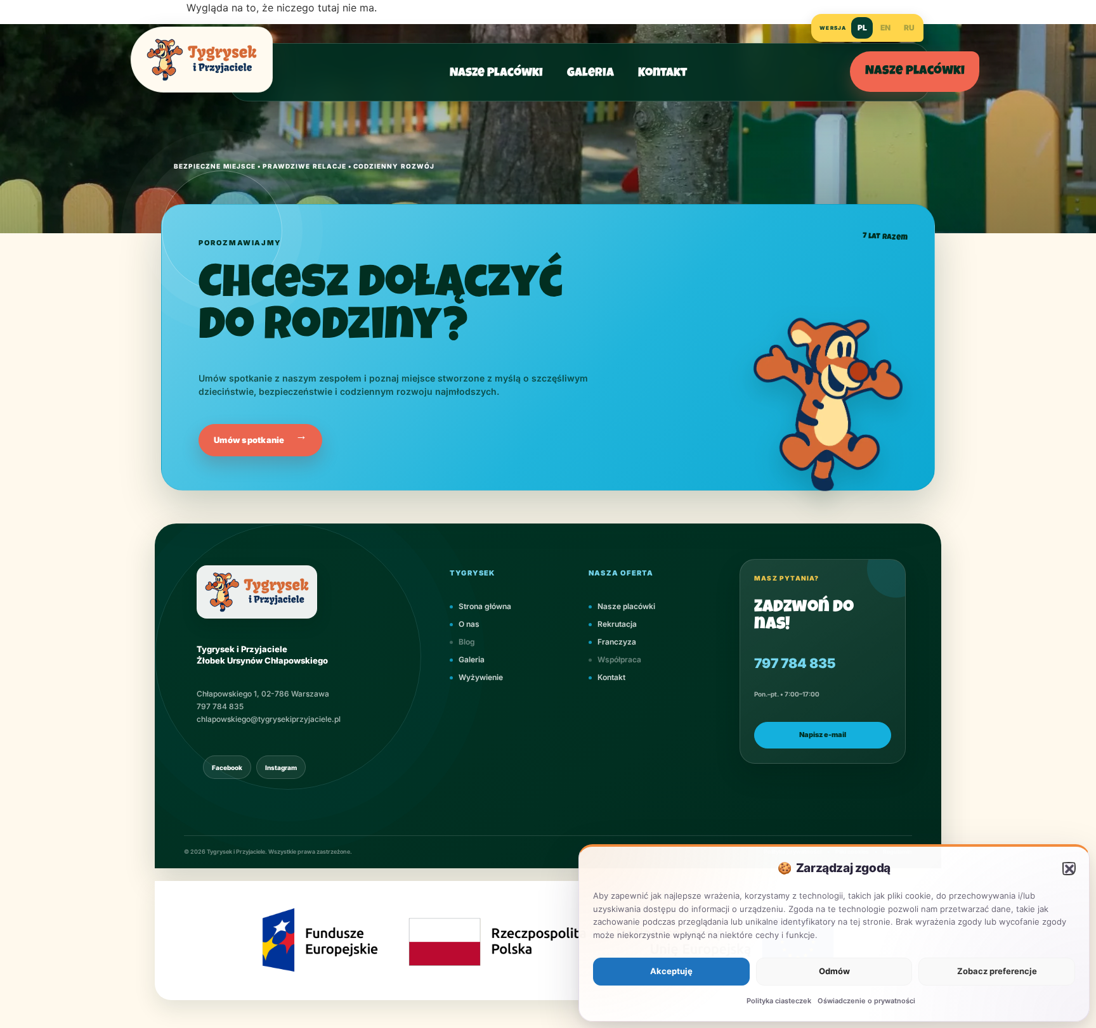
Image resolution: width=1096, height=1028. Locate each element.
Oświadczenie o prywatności (866, 1000)
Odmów (834, 971)
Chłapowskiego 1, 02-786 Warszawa (263, 694)
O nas (469, 624)
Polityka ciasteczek (779, 1000)
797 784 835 (220, 707)
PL (862, 27)
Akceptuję (671, 971)
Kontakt (662, 74)
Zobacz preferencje (997, 971)
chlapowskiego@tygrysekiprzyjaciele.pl (269, 719)
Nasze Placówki (496, 74)
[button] (1068, 868)
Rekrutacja (617, 624)
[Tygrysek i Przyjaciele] (202, 60)
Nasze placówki (915, 71)
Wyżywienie (481, 678)
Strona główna (485, 607)
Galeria (590, 74)
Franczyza (616, 642)
